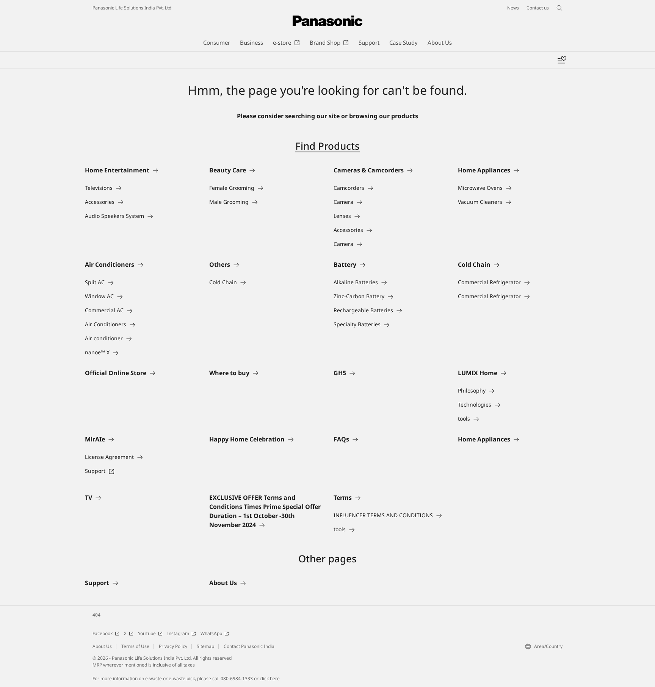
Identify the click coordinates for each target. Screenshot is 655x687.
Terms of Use (135, 646)
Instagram (178, 633)
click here (270, 678)
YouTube (147, 633)
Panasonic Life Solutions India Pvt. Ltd (131, 8)
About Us (102, 646)
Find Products (327, 146)
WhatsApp (211, 633)
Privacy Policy (173, 646)
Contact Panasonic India (249, 646)
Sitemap (205, 646)
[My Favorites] (561, 60)
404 (96, 615)
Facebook (102, 633)
